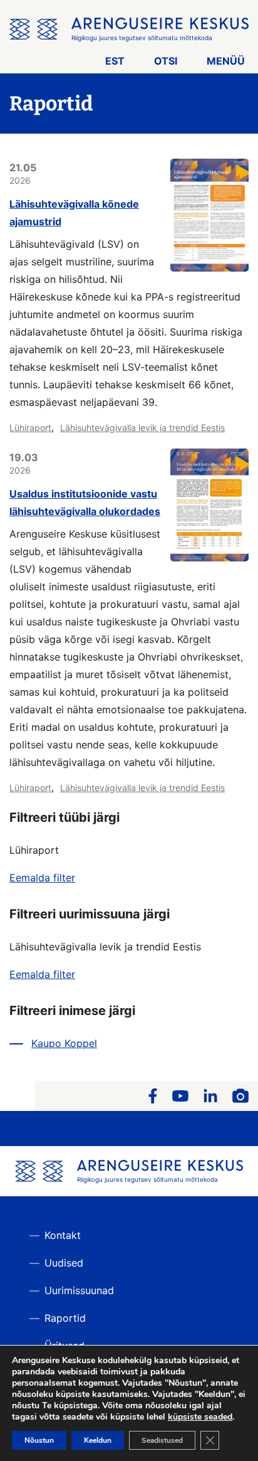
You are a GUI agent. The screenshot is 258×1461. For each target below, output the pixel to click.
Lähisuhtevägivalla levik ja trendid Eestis (142, 427)
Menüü (226, 61)
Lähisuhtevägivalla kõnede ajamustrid (74, 213)
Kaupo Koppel (64, 1043)
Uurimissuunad (79, 1290)
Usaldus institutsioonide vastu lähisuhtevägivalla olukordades (84, 502)
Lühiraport (30, 427)
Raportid (65, 1318)
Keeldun (97, 1440)
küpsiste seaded (200, 1417)
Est (115, 61)
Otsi (165, 61)
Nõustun (39, 1440)
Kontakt (62, 1235)
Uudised (63, 1262)
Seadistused (162, 1440)
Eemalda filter (42, 877)
